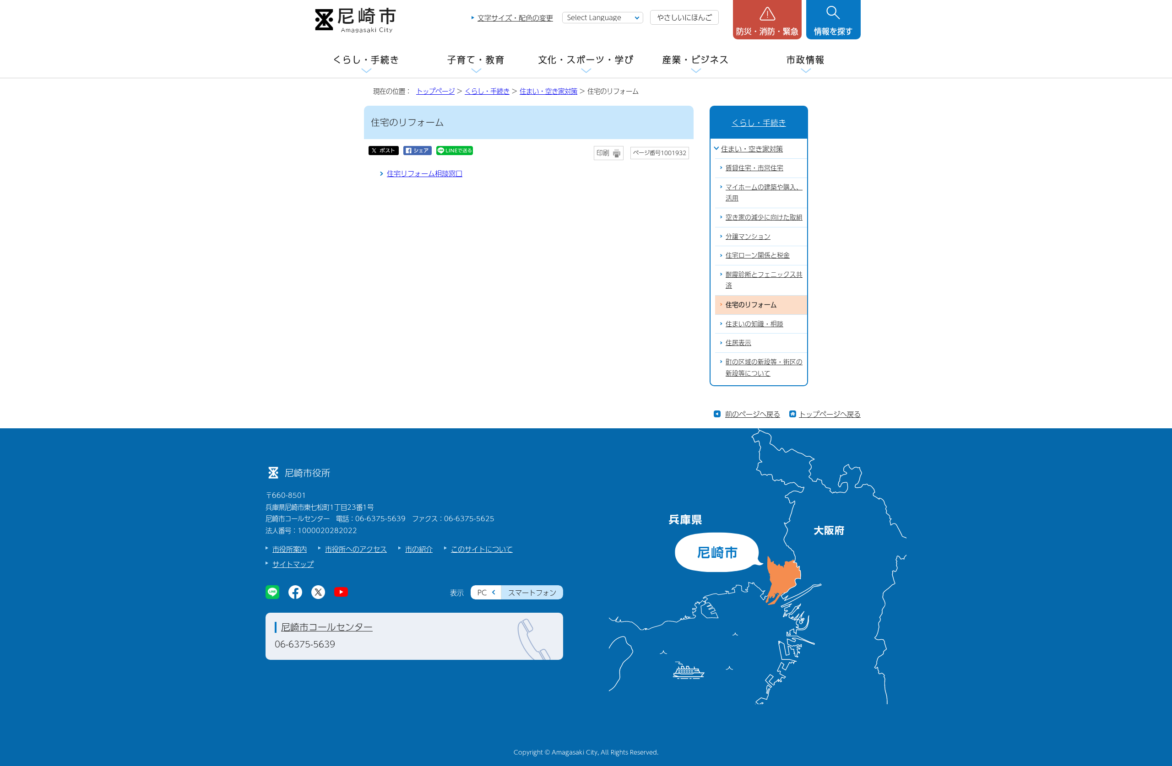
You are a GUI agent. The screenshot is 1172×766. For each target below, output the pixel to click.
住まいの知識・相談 (754, 324)
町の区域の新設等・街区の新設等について (764, 367)
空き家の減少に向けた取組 (764, 217)
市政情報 (806, 59)
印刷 (603, 152)
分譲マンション (748, 236)
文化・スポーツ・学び (586, 59)
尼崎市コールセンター (327, 627)
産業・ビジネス (695, 59)
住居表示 (738, 342)
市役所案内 (289, 549)
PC (482, 592)
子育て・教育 (476, 59)
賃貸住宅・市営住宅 (754, 168)
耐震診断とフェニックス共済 (764, 280)
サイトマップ (293, 564)
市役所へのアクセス (356, 549)
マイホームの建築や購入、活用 (764, 192)
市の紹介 (419, 549)
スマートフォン (532, 592)
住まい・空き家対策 (548, 91)
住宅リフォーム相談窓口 (424, 173)
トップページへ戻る (830, 414)
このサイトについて (482, 549)
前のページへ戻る (752, 414)
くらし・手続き (366, 59)
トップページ (435, 91)
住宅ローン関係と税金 (758, 255)
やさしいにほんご (684, 17)
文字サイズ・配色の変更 (515, 17)
